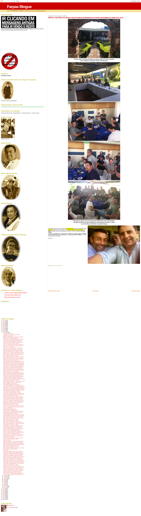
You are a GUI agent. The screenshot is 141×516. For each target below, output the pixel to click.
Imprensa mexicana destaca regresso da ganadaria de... (14, 361)
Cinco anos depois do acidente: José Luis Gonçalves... (13, 432)
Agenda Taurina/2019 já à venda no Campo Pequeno (13, 460)
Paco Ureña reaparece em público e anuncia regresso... (13, 443)
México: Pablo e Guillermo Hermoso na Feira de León (13, 417)
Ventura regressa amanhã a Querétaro (10, 413)
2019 (4, 329)
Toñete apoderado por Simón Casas (10, 383)
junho (5, 481)
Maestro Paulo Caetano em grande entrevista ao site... (13, 402)
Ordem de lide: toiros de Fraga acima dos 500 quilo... (13, 345)
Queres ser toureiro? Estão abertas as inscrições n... (13, 431)
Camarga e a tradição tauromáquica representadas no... (13, 376)
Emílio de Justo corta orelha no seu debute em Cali (13, 367)
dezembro (6, 332)
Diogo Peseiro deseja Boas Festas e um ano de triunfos (13, 447)
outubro (5, 476)
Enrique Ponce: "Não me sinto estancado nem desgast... (14, 363)
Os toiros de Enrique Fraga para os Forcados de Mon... (13, 394)
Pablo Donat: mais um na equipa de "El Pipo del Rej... (13, 416)
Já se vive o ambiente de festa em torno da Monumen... (13, 344)
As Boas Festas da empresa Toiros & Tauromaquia (12, 412)
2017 (4, 488)
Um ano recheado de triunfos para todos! (11, 360)
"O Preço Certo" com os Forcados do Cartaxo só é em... (13, 473)
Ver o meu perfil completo (12, 507)
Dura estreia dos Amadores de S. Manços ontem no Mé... (14, 423)
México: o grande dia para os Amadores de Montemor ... (13, 354)
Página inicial (96, 290)
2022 (4, 325)
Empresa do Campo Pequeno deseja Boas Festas (12, 455)
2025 (4, 322)
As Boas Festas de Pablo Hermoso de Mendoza (12, 426)
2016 (4, 490)
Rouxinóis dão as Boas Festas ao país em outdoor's (13, 451)
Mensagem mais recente (54, 290)
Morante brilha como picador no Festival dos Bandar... (13, 425)
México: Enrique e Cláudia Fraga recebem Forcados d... (13, 374)
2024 (4, 323)
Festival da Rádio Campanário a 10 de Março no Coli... (13, 427)
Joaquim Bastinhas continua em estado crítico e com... (13, 362)
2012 (4, 495)
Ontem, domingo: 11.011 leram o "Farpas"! (11, 343)
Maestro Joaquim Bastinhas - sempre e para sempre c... (13, 336)
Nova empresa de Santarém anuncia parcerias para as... (14, 365)
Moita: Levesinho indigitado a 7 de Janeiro (11, 421)
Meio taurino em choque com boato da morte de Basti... (13, 405)
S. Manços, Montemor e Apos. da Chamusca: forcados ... (14, 414)
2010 (4, 498)
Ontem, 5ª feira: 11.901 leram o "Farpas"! (11, 380)
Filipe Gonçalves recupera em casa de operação (12, 472)
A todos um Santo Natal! (7, 407)
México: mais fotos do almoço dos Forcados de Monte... (13, 356)
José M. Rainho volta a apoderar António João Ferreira (13, 462)
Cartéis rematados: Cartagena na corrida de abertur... (13, 435)
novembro (6, 475)
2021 (4, 327)
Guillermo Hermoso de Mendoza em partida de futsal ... (13, 369)
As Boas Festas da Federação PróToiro (10, 410)
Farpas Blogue (19, 7)
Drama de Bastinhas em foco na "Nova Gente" (12, 382)
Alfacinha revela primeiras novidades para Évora (12, 471)
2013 (4, 494)
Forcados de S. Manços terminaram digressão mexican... (14, 400)
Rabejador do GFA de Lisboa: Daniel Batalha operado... (13, 453)
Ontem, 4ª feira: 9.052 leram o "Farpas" (10, 395)
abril (4, 484)
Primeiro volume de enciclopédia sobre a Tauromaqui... (13, 411)
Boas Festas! (5, 450)
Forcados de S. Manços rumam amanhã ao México (12, 452)
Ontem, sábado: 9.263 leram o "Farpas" (10, 355)
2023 (4, 324)
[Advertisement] (60, 278)
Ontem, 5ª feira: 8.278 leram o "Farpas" (10, 446)
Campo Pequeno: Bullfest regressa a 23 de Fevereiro (13, 463)
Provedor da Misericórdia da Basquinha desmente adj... (13, 373)
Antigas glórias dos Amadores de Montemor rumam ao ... (14, 390)
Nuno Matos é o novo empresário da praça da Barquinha (14, 387)
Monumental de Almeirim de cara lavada (10, 420)
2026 (4, 320)
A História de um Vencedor (8, 335)
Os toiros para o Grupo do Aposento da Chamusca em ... (14, 393)
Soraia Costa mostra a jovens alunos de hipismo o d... (13, 342)
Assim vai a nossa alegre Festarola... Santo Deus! (12, 349)
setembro (6, 478)
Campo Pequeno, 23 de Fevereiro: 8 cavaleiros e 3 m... (13, 434)
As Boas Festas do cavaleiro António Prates (11, 433)
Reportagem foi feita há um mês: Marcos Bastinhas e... (13, 396)
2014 (4, 492)
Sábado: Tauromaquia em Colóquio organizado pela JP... (14, 456)
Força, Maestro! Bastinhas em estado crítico (11, 384)
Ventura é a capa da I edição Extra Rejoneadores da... (13, 406)
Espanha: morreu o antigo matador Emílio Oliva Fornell (13, 352)
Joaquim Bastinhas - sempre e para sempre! (11, 334)
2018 (4, 331)
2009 (4, 499)
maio (5, 482)
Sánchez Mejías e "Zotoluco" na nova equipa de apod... (14, 381)
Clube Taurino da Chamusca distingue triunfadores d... (13, 366)
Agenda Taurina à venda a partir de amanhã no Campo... (14, 466)
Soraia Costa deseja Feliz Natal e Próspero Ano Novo (13, 437)
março (5, 485)
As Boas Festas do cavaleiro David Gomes (11, 430)
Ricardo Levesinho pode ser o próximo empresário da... (13, 441)
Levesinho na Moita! (7, 440)
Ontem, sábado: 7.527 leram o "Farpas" (10, 424)
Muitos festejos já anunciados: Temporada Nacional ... (13, 350)
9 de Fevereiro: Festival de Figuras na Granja (11, 392)
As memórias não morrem (8, 333)
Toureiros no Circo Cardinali (8, 346)
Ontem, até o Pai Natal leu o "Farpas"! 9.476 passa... (13, 401)
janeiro (5, 487)
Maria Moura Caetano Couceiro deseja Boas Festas (13, 442)
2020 (4, 328)
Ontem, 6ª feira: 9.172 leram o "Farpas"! (10, 371)
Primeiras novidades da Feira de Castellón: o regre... (13, 351)
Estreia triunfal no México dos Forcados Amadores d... (13, 375)
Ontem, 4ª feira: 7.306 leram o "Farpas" (10, 464)
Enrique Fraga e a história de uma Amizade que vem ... (13, 353)
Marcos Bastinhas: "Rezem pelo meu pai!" (11, 403)
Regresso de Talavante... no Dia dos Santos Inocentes (13, 370)
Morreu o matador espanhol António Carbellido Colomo (13, 444)
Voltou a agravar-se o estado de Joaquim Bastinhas (13, 422)
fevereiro (5, 486)
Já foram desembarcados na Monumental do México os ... (14, 385)
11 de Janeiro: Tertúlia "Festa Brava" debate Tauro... (13, 340)
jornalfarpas (11, 505)
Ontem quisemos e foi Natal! (8, 436)
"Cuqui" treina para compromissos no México (11, 391)
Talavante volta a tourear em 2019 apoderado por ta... (13, 372)
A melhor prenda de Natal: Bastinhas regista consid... (13, 457)
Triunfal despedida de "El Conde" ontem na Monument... (14, 415)
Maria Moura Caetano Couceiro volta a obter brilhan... (13, 467)
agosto (5, 479)
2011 (4, 496)
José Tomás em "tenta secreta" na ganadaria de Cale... (13, 386)
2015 (4, 491)
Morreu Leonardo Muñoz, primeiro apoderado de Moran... (14, 389)
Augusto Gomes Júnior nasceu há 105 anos (11, 465)
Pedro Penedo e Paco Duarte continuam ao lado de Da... (14, 461)
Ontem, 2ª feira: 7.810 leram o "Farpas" (10, 404)
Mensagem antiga (136, 290)
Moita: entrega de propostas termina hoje (11, 445)
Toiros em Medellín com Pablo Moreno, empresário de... (13, 364)
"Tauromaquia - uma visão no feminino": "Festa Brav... (13, 454)
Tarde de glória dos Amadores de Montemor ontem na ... (14, 339)
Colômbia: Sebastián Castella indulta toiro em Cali (12, 341)
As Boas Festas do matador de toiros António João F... (13, 474)
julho (5, 480)
